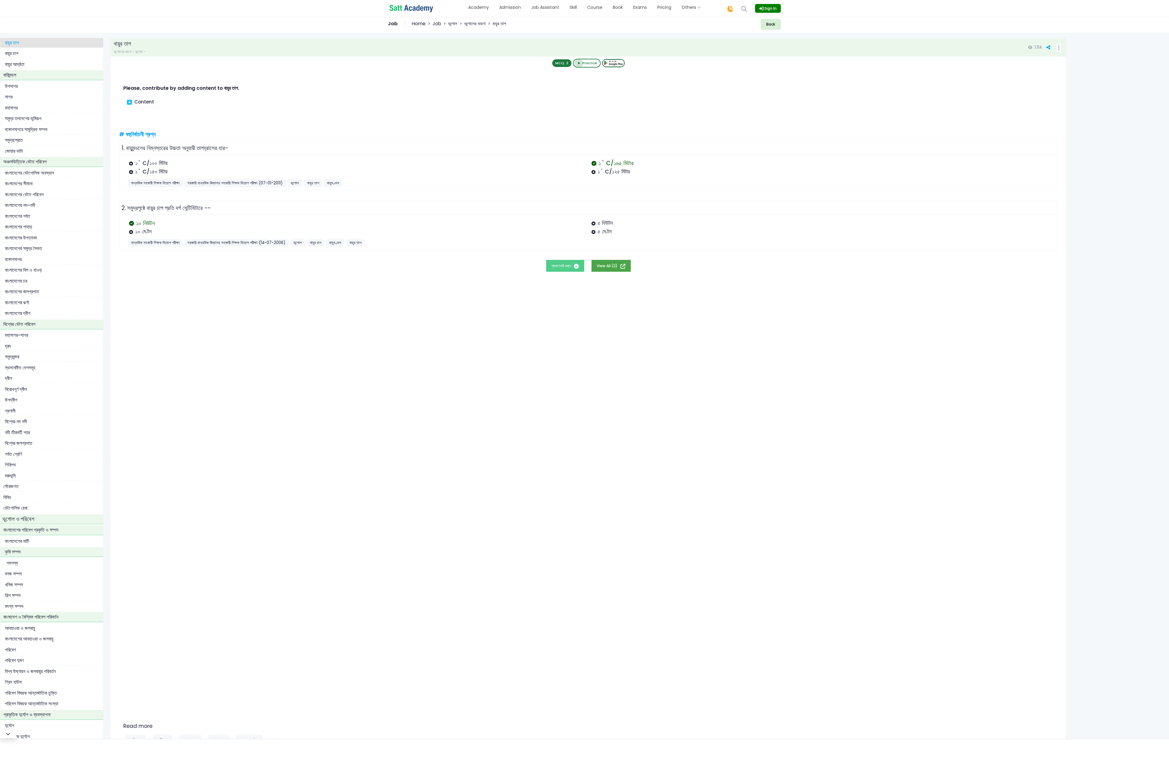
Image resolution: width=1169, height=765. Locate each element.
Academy (478, 7)
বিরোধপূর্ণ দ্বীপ (16, 389)
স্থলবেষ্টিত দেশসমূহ (20, 367)
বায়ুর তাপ (12, 42)
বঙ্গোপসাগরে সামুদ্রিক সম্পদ (26, 129)
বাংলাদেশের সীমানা (19, 183)
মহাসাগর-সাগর (16, 335)
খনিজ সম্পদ (14, 584)
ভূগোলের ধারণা (475, 23)
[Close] (8, 734)
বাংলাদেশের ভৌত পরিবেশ (24, 194)
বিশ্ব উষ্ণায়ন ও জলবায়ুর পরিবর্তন (30, 671)
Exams (640, 7)
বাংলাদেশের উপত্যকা (21, 237)
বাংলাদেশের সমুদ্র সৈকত (23, 248)
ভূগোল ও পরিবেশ (18, 519)
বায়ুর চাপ (11, 53)
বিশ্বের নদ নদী (16, 421)
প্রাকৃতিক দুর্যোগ (17, 736)
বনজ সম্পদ (13, 573)
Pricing (664, 7)
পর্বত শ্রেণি (13, 454)
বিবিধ (7, 497)
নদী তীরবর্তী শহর (17, 432)
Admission (510, 7)
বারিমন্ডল (9, 75)
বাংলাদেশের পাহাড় (18, 226)
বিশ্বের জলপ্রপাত (18, 443)
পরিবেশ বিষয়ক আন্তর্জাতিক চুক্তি (31, 693)
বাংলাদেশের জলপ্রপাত (22, 291)
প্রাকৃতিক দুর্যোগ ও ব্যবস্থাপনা (27, 714)
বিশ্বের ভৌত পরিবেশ (19, 324)
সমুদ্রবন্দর (12, 356)
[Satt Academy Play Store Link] (613, 63)
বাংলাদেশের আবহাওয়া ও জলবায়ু (29, 638)
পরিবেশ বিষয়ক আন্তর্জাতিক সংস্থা (31, 703)
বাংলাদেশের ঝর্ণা (17, 302)
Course (594, 7)
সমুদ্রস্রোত (14, 140)
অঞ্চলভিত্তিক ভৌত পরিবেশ (25, 161)
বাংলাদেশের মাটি (17, 541)
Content (143, 102)
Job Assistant (545, 7)
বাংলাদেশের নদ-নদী (20, 205)
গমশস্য (12, 563)
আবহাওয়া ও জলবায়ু (20, 628)
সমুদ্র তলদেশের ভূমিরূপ (23, 118)
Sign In (770, 8)
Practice (589, 63)
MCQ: (561, 63)
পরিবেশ (10, 649)
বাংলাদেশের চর (16, 281)
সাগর (8, 96)
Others (689, 7)
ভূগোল (452, 23)
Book (618, 7)
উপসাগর (11, 86)
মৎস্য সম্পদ (14, 606)
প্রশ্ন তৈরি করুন (561, 265)
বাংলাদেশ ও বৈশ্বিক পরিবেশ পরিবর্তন (30, 616)
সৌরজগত (11, 486)
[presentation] (139, 163)
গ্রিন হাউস (13, 682)
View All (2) (607, 265)
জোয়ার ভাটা (14, 151)
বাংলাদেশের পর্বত (17, 216)
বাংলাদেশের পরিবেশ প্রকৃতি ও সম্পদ (30, 529)
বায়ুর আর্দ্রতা (14, 64)
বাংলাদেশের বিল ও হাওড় (23, 270)
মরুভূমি (10, 475)
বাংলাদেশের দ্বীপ (17, 313)
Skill (573, 7)
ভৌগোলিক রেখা (15, 508)
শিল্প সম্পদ (13, 595)
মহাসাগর (11, 107)
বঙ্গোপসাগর (13, 259)
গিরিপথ (10, 464)
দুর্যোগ (9, 725)
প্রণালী (10, 410)
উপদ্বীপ (11, 399)
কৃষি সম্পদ (13, 551)
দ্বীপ (8, 378)
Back (770, 24)
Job (437, 23)
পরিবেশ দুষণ (14, 660)
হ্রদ (8, 346)
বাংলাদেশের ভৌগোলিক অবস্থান (29, 172)
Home (419, 23)
